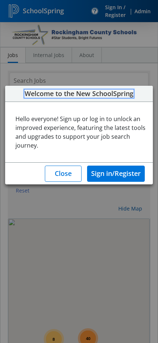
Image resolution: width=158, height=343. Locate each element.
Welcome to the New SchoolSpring (79, 94)
